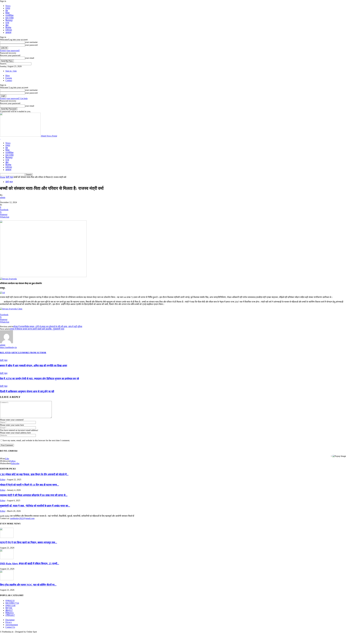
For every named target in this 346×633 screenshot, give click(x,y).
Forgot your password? (10, 50)
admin (2, 197)
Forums (8, 78)
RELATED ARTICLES (11, 352)
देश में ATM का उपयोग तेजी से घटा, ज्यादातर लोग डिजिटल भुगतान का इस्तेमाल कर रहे (39, 378)
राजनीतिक (9, 15)
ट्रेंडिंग (10, 615)
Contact (8, 80)
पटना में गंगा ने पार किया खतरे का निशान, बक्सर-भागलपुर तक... (28, 542)
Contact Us (10, 627)
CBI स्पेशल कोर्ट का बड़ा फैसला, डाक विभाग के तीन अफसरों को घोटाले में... (34, 474)
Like (7, 458)
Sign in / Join (11, 71)
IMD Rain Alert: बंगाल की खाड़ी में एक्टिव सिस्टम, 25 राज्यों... (29, 563)
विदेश (7, 13)
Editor (2, 479)
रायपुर (7, 8)
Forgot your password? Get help (14, 98)
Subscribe (15, 463)
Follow (13, 461)
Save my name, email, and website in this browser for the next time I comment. (36, 440)
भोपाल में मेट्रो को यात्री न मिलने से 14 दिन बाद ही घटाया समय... (29, 484)
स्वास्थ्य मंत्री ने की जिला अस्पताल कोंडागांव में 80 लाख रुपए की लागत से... (33, 495)
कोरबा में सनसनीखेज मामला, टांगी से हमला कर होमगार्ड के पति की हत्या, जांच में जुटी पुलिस (47, 326)
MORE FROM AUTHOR (34, 352)
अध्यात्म (8, 32)
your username (31, 42)
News (7, 6)
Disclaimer (10, 620)
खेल (7, 25)
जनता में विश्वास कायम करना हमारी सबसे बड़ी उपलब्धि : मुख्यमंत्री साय (37, 329)
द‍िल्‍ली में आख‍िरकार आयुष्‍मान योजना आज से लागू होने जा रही (27, 391)
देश (6, 10)
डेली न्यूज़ (9, 177)
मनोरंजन (8, 30)
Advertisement (11, 625)
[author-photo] (6, 342)
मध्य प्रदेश (9, 18)
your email (29, 58)
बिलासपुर (9, 20)
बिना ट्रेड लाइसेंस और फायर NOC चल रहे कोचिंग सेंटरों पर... (28, 584)
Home (2, 177)
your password (31, 45)
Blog (7, 75)
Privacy (8, 622)
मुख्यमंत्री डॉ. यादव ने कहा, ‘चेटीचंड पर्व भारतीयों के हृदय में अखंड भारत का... (35, 505)
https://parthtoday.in (8, 347)
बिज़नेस (8, 28)
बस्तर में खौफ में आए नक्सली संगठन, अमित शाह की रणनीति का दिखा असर (33, 365)
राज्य (7, 23)
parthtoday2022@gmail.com (22, 518)
